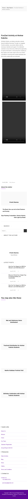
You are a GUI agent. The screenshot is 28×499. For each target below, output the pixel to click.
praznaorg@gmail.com (7, 482)
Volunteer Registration (6, 444)
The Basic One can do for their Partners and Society (14, 210)
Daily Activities (4, 456)
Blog (2, 459)
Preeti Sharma (14, 202)
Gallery (3, 466)
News (2, 462)
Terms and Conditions (6, 469)
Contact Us (4, 477)
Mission (3, 434)
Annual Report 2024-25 (6, 447)
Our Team (3, 441)
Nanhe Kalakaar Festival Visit (14, 370)
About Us (3, 431)
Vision (2, 437)
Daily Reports (12, 182)
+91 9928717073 (6, 479)
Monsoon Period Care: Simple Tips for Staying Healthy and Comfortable (17, 276)
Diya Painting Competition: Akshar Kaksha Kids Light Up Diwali (13, 216)
